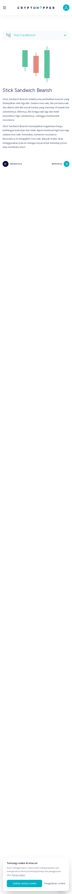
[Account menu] (66, 7)
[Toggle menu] (4, 7)
